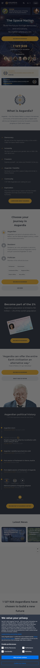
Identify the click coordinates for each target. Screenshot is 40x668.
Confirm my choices (20, 663)
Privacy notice (10, 638)
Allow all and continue (20, 657)
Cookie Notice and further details (11, 634)
